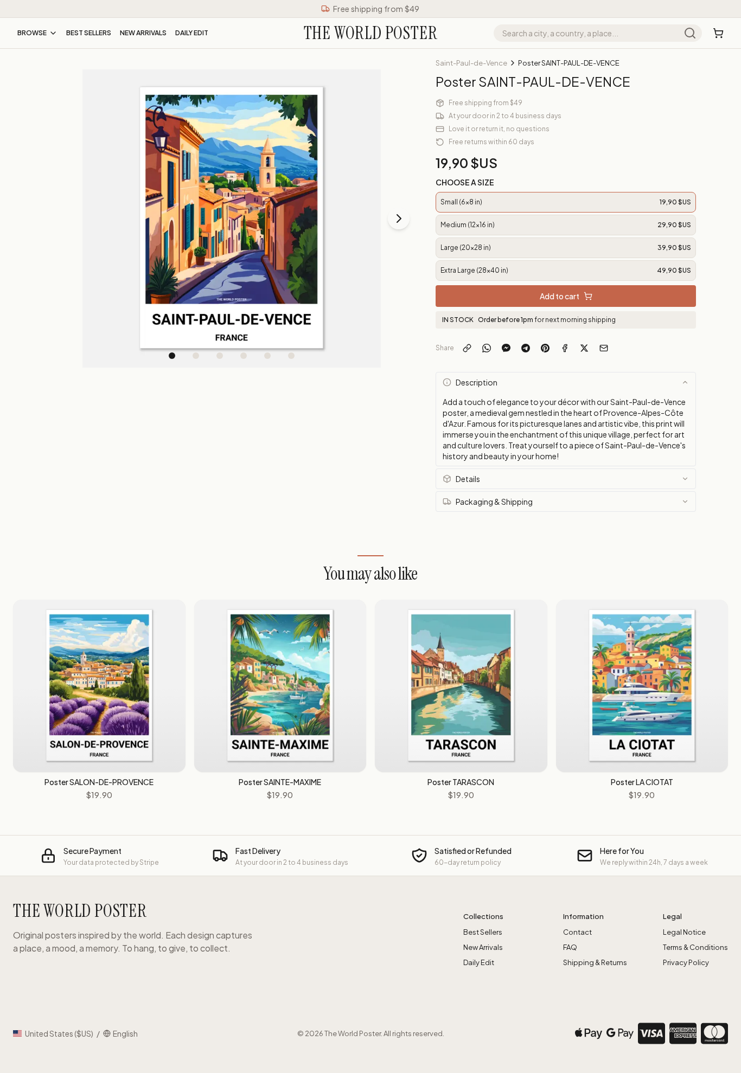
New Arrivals (143, 33)
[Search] (690, 33)
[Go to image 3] (220, 356)
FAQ (570, 947)
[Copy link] (467, 348)
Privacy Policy (686, 962)
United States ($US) (59, 1033)
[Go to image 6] (291, 356)
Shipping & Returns (595, 962)
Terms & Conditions (695, 947)
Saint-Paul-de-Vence (471, 63)
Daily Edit (191, 33)
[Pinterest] (545, 348)
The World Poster (352, 1033)
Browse (32, 33)
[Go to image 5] (267, 356)
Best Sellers (88, 33)
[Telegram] (525, 348)
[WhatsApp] (486, 348)
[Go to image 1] (172, 356)
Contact (577, 932)
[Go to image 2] (196, 356)
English (125, 1033)
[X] (584, 348)
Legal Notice (684, 932)
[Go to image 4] (243, 356)
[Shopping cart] (718, 33)
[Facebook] (564, 348)
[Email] (603, 348)
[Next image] (399, 218)
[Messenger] (506, 348)
